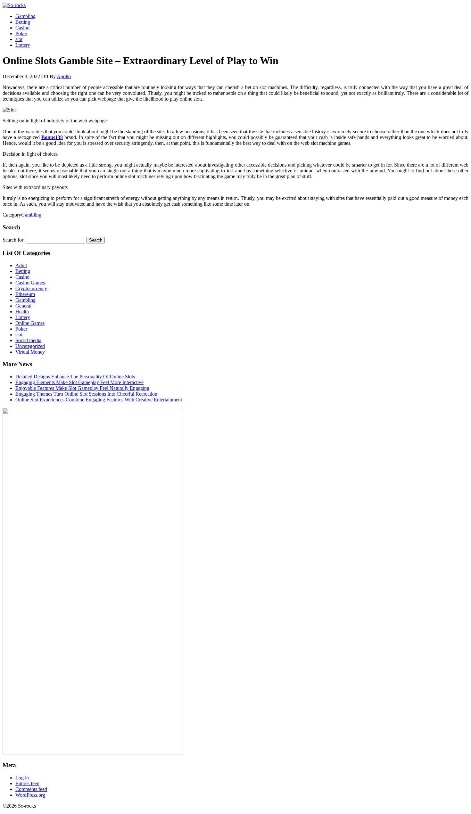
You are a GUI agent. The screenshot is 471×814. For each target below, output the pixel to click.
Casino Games (30, 282)
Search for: (14, 240)
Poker (21, 33)
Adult (21, 265)
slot (18, 39)
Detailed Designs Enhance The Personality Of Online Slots (75, 376)
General (23, 305)
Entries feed (27, 783)
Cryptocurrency (31, 288)
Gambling (25, 16)
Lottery (22, 45)
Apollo (64, 76)
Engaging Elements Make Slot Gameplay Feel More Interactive (79, 382)
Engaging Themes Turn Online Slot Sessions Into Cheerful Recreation (86, 394)
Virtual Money (30, 352)
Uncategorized (30, 346)
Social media (28, 340)
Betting (22, 22)
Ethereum (25, 294)
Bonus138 (52, 137)
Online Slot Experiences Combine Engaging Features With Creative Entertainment (98, 399)
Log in (22, 777)
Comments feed (31, 789)
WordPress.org (30, 795)
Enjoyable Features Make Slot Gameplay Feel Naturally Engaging (82, 388)
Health (22, 311)
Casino (22, 27)
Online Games (30, 323)
